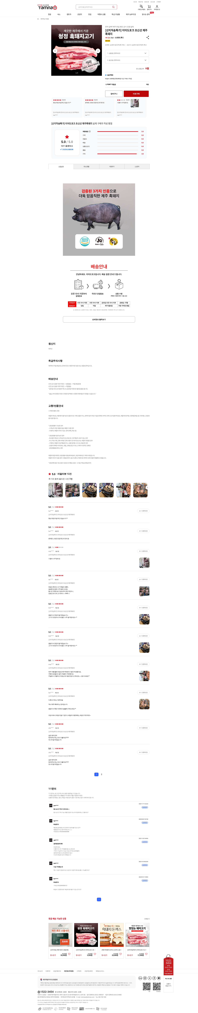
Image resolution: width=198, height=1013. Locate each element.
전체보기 (147, 919)
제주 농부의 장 (131, 14)
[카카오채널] (159, 978)
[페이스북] (154, 978)
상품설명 (61, 167)
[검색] (113, 7)
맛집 (89, 14)
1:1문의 (137, 166)
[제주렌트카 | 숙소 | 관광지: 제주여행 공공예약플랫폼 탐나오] (47, 6)
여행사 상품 (101, 14)
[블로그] (140, 978)
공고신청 (152, 2)
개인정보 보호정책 (69, 1002)
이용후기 (111, 166)
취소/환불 (86, 166)
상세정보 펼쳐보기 (99, 319)
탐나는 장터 (146, 14)
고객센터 (158, 2)
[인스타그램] (145, 978)
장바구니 (114, 94)
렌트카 (69, 14)
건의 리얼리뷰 (67, 149)
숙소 (58, 14)
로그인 (135, 2)
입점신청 (146, 2)
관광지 (79, 14)
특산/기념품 (116, 14)
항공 (49, 14)
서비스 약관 (78, 1002)
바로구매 (136, 94)
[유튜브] (149, 978)
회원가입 (140, 2)
